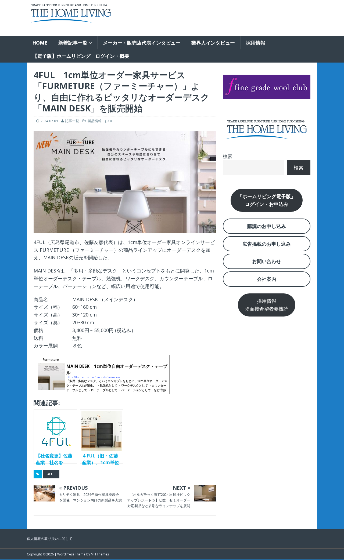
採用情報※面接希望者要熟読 (266, 305)
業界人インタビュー (213, 42)
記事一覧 (72, 120)
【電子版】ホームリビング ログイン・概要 (81, 56)
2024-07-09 (49, 120)
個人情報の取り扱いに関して (49, 538)
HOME (39, 42)
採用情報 (255, 42)
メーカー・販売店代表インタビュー (141, 42)
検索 (227, 156)
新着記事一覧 (72, 42)
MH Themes (100, 554)
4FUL (51, 474)
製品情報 (95, 120)
